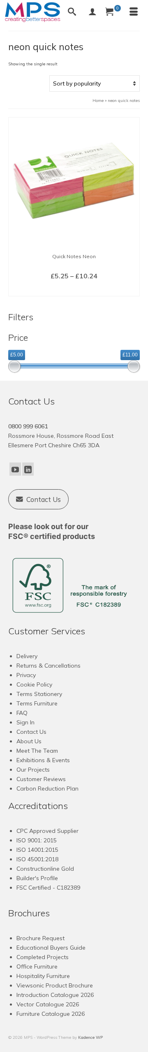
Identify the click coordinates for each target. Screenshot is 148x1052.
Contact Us (31, 731)
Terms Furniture (37, 703)
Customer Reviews (41, 779)
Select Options (74, 289)
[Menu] (133, 12)
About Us (29, 741)
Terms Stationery (39, 694)
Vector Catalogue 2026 (47, 1004)
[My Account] (92, 12)
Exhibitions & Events (43, 760)
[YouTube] (15, 469)
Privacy (26, 675)
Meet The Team (37, 750)
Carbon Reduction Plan (47, 788)
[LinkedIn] (28, 469)
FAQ (22, 713)
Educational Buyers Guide (51, 947)
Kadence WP (90, 1037)
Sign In (25, 722)
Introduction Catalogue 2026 (55, 995)
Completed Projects (42, 957)
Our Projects (33, 769)
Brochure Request (40, 938)
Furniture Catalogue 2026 (50, 1013)
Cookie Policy (34, 684)
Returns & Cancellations (48, 665)
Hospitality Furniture (43, 976)
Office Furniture (37, 966)
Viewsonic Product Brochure (54, 985)
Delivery (26, 656)
